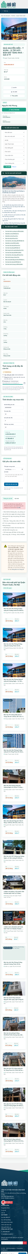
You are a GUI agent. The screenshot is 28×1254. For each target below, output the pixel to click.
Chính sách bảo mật (6, 1224)
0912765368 (15, 109)
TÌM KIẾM (7, 166)
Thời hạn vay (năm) (9, 424)
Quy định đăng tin (5, 1217)
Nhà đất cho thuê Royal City (11, 236)
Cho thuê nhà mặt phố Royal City (12, 245)
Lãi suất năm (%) (8, 417)
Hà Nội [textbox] (6, 140)
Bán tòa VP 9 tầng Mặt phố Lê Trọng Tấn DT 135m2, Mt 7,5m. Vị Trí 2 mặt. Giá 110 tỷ (13, 716)
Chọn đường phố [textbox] (9, 148)
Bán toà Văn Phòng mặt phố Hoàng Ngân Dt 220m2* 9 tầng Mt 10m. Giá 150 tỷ (14, 787)
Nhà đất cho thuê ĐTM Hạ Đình (12, 243)
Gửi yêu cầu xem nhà (11, 484)
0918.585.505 (6, 1231)
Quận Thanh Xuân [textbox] (9, 144)
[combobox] (14, 140)
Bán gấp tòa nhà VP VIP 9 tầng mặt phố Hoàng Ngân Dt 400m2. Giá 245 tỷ (13, 1105)
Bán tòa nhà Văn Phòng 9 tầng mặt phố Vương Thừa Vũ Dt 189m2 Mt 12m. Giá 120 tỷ (13, 964)
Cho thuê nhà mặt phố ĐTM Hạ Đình (13, 252)
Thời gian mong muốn (9, 466)
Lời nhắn (6, 471)
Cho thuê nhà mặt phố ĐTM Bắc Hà (13, 262)
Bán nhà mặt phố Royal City (11, 238)
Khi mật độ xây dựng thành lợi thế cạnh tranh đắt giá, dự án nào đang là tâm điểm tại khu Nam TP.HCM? (13, 206)
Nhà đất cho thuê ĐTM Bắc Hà (12, 233)
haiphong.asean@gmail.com (9, 112)
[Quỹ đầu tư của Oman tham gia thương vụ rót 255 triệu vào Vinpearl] (14, 183)
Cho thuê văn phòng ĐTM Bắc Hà (12, 247)
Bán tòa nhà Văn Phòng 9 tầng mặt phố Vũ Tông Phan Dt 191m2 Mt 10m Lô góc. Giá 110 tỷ (14, 751)
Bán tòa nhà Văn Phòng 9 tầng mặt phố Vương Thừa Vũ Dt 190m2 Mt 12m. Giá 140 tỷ (13, 645)
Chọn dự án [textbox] (7, 151)
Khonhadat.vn (12, 1248)
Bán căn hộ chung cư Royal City (12, 257)
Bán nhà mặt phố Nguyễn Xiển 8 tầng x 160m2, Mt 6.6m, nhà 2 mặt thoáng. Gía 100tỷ (14, 822)
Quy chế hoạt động (6, 1220)
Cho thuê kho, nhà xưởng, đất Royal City (14, 255)
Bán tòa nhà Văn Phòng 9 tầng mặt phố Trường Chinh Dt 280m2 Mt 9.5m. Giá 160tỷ (13, 610)
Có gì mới (3, 1210)
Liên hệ (3, 1213)
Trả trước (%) (7, 411)
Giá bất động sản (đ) (9, 404)
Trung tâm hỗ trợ (5, 1208)
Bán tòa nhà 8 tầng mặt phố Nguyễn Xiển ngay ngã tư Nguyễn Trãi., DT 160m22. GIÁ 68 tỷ (14, 999)
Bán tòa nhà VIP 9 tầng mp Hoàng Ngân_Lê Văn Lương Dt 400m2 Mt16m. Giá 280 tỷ (14, 858)
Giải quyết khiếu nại (6, 1227)
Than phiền (15, 96)
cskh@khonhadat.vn (9, 1198)
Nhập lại (14, 166)
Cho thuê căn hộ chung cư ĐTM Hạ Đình (14, 264)
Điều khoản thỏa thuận (7, 1222)
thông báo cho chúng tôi (18, 569)
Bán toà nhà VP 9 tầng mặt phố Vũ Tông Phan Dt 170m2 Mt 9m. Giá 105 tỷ (13, 1070)
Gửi (25, 1243)
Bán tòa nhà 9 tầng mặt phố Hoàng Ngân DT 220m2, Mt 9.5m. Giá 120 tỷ (13, 1141)
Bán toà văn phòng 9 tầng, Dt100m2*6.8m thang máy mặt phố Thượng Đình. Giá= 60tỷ (13, 1034)
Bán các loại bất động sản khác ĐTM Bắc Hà (14, 259)
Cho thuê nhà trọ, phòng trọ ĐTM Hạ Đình (14, 231)
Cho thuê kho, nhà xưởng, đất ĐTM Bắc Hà (14, 240)
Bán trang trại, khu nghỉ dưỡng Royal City (14, 250)
